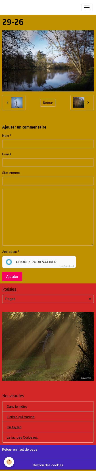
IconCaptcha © (66, 266)
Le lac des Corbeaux (22, 437)
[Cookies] (9, 462)
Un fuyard (14, 427)
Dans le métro (17, 406)
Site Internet (11, 173)
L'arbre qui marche (21, 417)
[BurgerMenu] (86, 7)
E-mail (6, 154)
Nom (5, 135)
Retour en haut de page (20, 449)
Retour (48, 103)
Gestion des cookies (48, 465)
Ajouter (12, 276)
